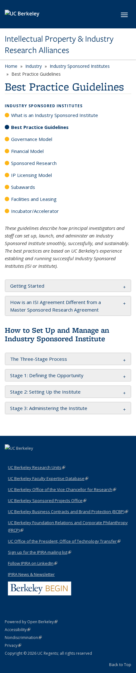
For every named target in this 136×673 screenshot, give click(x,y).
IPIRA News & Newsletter (31, 574)
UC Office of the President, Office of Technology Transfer (64, 541)
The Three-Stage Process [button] (38, 359)
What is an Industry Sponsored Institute (54, 115)
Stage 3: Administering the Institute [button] (48, 408)
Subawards (23, 187)
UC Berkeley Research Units (36, 467)
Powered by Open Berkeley (31, 621)
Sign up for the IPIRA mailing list (39, 552)
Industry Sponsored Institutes (80, 66)
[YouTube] (22, 458)
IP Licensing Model (31, 175)
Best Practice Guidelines (40, 127)
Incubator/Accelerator (35, 211)
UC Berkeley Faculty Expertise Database (48, 478)
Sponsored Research (34, 163)
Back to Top (120, 664)
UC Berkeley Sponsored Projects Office (47, 500)
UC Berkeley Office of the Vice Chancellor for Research (62, 489)
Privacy (13, 645)
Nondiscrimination (23, 637)
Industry (33, 66)
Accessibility (17, 629)
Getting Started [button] (28, 286)
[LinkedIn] (10, 458)
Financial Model (27, 151)
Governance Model (31, 139)
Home (11, 66)
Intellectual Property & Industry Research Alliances (59, 44)
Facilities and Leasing (34, 199)
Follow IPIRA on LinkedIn (32, 563)
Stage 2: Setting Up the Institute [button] (45, 392)
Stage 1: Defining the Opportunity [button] (47, 375)
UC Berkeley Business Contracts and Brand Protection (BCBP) (68, 511)
